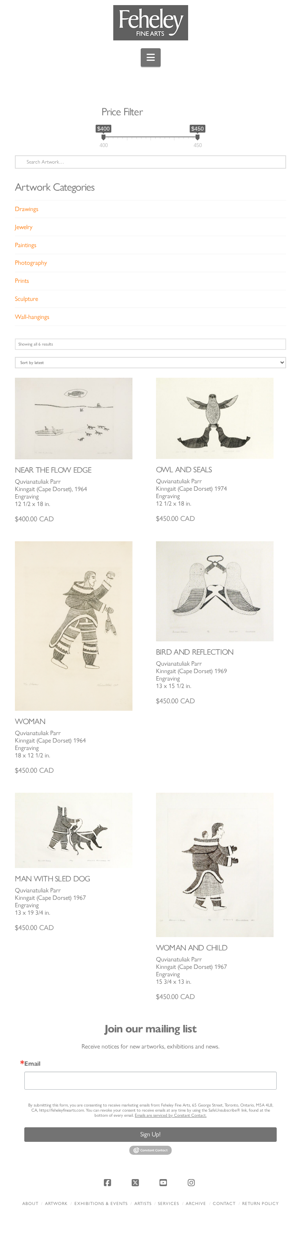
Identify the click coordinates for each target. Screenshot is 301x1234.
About (30, 1203)
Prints (22, 280)
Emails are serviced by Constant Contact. (171, 1115)
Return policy (260, 1203)
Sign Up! (150, 1134)
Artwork (56, 1203)
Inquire (80, 418)
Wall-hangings (32, 316)
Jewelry (24, 227)
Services (168, 1203)
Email (32, 1064)
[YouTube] (164, 1182)
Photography (31, 262)
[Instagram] (192, 1182)
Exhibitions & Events (101, 1203)
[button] (151, 57)
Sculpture (26, 298)
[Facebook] (108, 1182)
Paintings (25, 245)
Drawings (26, 209)
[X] (136, 1182)
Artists (143, 1203)
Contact (224, 1203)
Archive (196, 1203)
